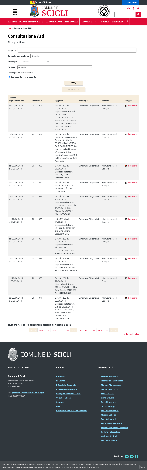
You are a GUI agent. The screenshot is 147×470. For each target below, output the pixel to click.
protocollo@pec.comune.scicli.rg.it (28, 392)
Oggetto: (12, 50)
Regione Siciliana (43, 2)
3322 (60, 330)
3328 (100, 330)
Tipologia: (12, 61)
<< (31, 330)
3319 (41, 330)
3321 (54, 330)
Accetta (143, 467)
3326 (86, 330)
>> (116, 330)
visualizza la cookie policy (90, 467)
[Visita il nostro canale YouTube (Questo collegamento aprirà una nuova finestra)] (132, 456)
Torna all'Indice (132, 333)
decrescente (16, 76)
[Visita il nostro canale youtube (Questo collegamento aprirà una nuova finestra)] (128, 8)
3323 (67, 330)
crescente (31, 76)
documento (132, 105)
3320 (47, 330)
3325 (80, 330)
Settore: (12, 67)
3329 (106, 330)
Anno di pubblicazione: (18, 56)
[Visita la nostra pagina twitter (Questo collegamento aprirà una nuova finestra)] (138, 8)
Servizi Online (130, 2)
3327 (93, 330)
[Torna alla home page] (10, 28)
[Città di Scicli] (39, 354)
